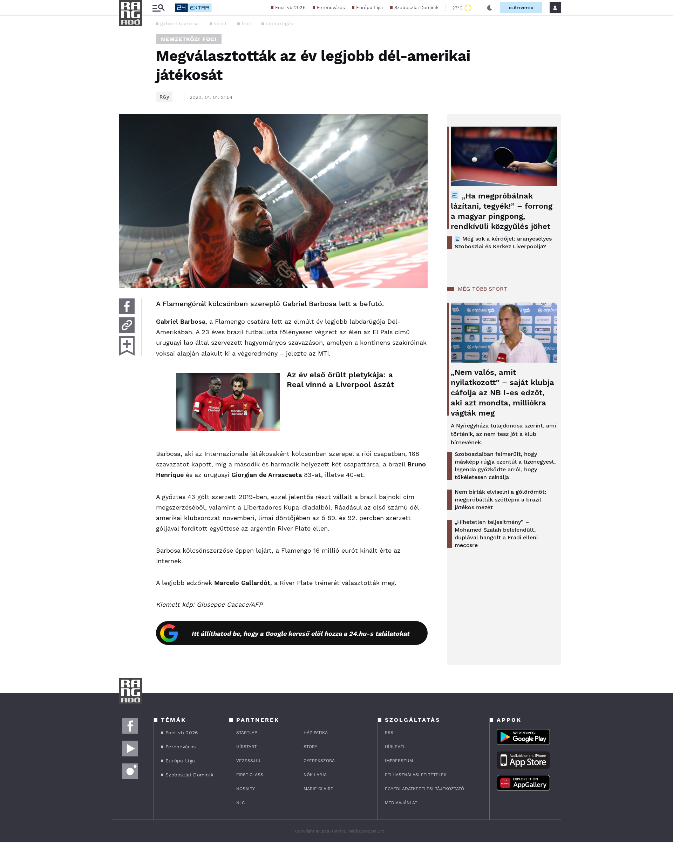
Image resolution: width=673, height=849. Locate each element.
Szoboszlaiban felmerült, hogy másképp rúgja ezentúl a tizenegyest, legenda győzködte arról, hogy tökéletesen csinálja (505, 465)
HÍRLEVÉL (395, 746)
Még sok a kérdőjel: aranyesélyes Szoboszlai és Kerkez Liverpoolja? (503, 242)
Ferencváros (331, 7)
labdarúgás (279, 23)
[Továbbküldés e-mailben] (127, 325)
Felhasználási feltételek (416, 774)
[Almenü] (158, 8)
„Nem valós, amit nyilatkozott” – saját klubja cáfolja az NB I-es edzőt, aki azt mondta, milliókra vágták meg (502, 392)
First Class (249, 774)
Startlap (246, 732)
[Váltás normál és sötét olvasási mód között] (489, 8)
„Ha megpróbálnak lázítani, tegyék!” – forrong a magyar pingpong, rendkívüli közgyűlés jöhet (501, 211)
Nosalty (245, 788)
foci (246, 23)
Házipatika (316, 732)
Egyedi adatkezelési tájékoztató (424, 788)
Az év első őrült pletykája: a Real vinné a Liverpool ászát (340, 379)
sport (220, 23)
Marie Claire (318, 788)
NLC (240, 802)
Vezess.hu (248, 760)
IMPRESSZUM (399, 760)
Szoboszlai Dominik (416, 7)
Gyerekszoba (319, 760)
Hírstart (246, 746)
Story (310, 746)
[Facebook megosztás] (127, 306)
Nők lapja (315, 774)
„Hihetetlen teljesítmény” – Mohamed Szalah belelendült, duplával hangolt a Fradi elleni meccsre (496, 533)
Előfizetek (521, 8)
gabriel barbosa (179, 23)
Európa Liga (369, 7)
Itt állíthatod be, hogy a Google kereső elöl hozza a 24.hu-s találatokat (300, 633)
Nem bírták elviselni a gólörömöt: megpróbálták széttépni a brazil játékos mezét (500, 499)
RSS (389, 732)
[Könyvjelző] (127, 346)
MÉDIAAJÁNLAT (401, 802)
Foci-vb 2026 (290, 7)
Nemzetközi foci (189, 39)
